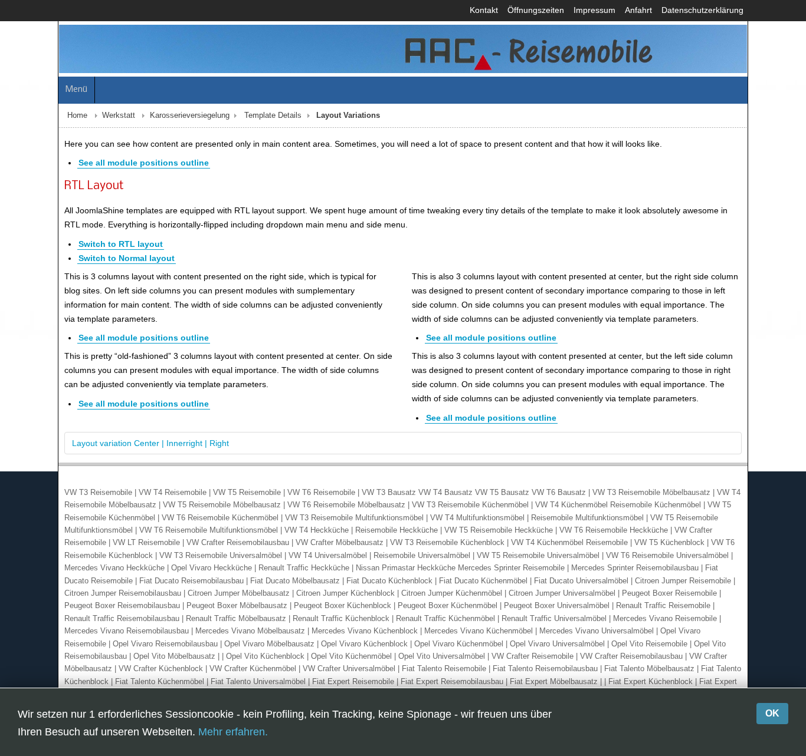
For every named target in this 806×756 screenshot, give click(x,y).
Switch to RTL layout (63, 252)
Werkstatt (60, 124)
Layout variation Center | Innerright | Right (92, 451)
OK (772, 713)
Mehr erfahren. (233, 732)
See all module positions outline (86, 171)
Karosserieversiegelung (132, 124)
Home (19, 124)
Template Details (215, 124)
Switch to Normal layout (69, 266)
